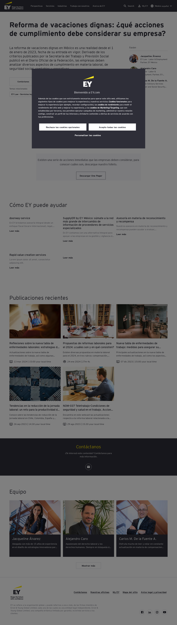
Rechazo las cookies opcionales (63, 127)
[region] (88, 108)
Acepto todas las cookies (112, 127)
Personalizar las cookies (88, 135)
